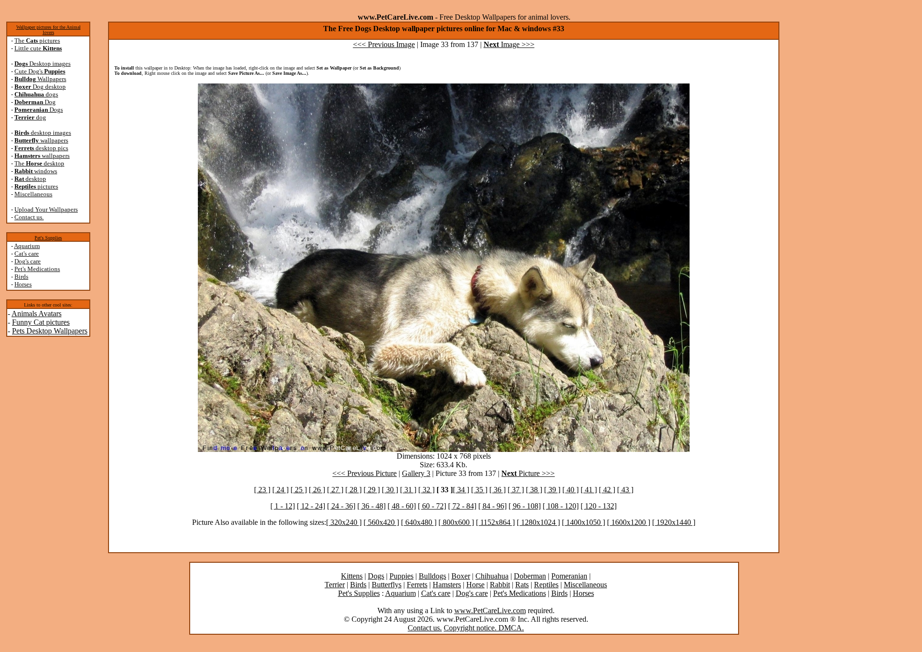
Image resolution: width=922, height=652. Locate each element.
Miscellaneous (33, 194)
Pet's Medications (37, 269)
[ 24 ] (280, 490)
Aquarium (27, 245)
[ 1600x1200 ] (628, 522)
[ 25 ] (299, 490)
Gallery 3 (416, 473)
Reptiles (546, 585)
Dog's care (27, 261)
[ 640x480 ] (419, 522)
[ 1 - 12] (282, 506)
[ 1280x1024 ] (538, 522)
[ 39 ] (552, 490)
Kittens (352, 576)
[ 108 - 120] (561, 506)
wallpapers (41, 140)
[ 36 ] (497, 490)
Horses (23, 284)
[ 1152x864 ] (495, 522)
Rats (522, 585)
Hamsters (447, 585)
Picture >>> (528, 473)
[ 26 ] (317, 490)
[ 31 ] (408, 490)
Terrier (335, 585)
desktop (30, 178)
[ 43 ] (625, 490)
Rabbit (500, 585)
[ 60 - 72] (432, 506)
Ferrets (417, 585)
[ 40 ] (570, 490)
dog (30, 117)
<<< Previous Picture (364, 473)
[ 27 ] (335, 490)
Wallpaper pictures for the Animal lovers (48, 29)
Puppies (401, 576)
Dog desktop (40, 86)
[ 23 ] (262, 490)
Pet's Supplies (48, 237)
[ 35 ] (479, 490)
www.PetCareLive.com (490, 610)
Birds (21, 276)
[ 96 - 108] (525, 506)
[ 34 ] (461, 490)
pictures (36, 186)
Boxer (460, 576)
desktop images (42, 132)
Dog (35, 102)
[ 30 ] (390, 490)
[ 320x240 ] (344, 522)
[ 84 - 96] (492, 506)
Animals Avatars (36, 313)
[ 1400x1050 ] (583, 522)
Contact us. (29, 217)
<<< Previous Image (384, 44)
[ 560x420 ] (381, 522)
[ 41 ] (589, 490)
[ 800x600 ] (456, 522)
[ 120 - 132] (599, 506)
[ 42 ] (607, 490)
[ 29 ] (372, 490)
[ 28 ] (353, 490)
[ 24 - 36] (341, 506)
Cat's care (26, 253)
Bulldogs (432, 576)
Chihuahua (492, 576)
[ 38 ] (534, 490)
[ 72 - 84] (462, 506)
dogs (36, 94)
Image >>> (509, 44)
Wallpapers (40, 79)
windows (35, 171)
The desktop (39, 163)
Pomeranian (569, 576)
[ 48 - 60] (402, 506)
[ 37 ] (516, 490)
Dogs (38, 109)
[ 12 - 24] (311, 506)
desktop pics (41, 148)
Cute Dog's (39, 71)
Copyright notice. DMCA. (484, 628)
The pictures (37, 40)
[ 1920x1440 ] (673, 522)
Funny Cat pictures (41, 322)
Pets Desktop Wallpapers (49, 331)
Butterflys (386, 585)
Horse (475, 585)
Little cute (38, 48)
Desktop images (42, 63)
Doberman (530, 576)
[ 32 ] (426, 490)
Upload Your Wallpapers (46, 209)
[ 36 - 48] (371, 506)
